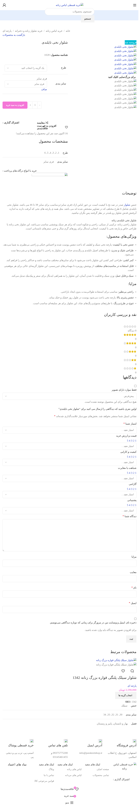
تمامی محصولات (101, 775)
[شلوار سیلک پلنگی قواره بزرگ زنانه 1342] (116, 660)
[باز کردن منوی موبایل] (134, 5)
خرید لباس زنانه (54, 31)
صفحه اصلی (103, 769)
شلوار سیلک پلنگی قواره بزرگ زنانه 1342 (104, 677)
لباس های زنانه (74, 769)
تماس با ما (49, 775)
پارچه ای (7, 31)
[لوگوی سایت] (69, 4)
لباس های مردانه (73, 775)
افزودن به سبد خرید (15, 105)
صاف (44, 89)
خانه (68, 31)
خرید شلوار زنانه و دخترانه (28, 31)
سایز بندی (60, 83)
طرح (63, 67)
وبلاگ (51, 769)
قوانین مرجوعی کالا (44, 781)
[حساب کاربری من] (4, 5)
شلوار (127, 204)
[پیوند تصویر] (124, 766)
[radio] (26, 79)
